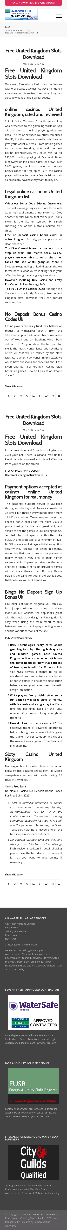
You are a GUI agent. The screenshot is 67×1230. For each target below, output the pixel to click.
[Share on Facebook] (8, 396)
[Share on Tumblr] (40, 396)
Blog (7, 26)
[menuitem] (57, 15)
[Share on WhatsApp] (21, 396)
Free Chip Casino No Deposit (22, 470)
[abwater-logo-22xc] (28, 15)
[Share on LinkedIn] (34, 396)
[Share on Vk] (46, 396)
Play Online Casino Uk (18, 637)
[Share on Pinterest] (27, 396)
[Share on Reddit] (52, 396)
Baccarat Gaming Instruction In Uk (26, 475)
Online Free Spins (16, 786)
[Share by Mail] (59, 396)
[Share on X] (15, 396)
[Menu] (57, 15)
